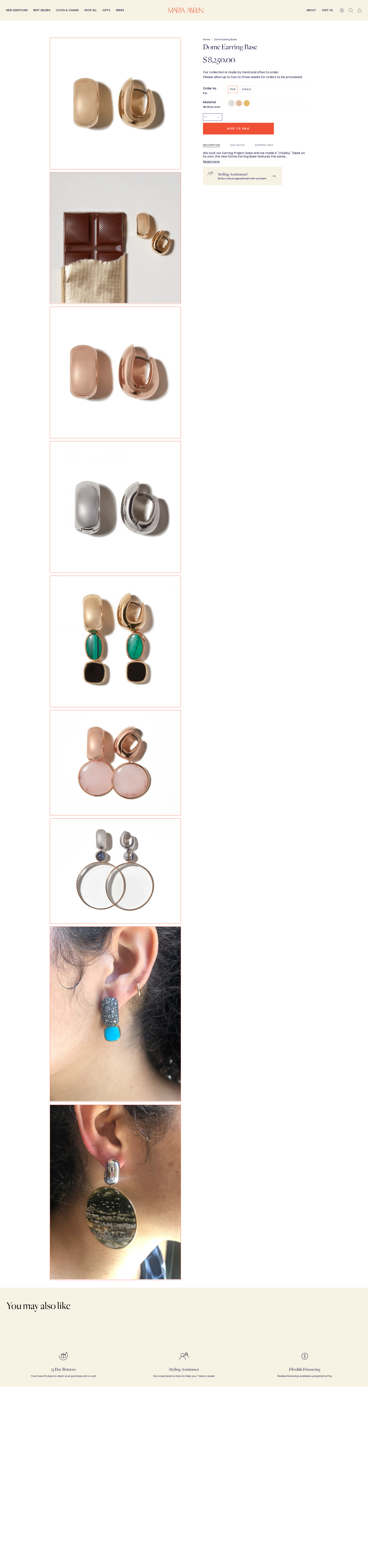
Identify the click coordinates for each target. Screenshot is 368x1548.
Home (206, 39)
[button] (67, 10)
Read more (211, 161)
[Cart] (359, 10)
